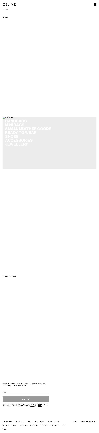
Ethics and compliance (50, 425)
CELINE (5, 276)
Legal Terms (39, 421)
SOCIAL (74, 421)
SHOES (12, 136)
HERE (32, 406)
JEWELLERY (16, 144)
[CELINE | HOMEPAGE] (9, 4)
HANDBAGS (16, 121)
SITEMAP (6, 429)
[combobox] (49, 10)
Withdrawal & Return (28, 425)
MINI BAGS (14, 125)
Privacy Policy (53, 421)
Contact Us (20, 421)
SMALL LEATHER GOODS (28, 129)
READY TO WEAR (20, 132)
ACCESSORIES (19, 140)
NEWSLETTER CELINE (88, 421)
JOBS (64, 425)
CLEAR (94, 10)
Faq (29, 421)
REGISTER (25, 399)
